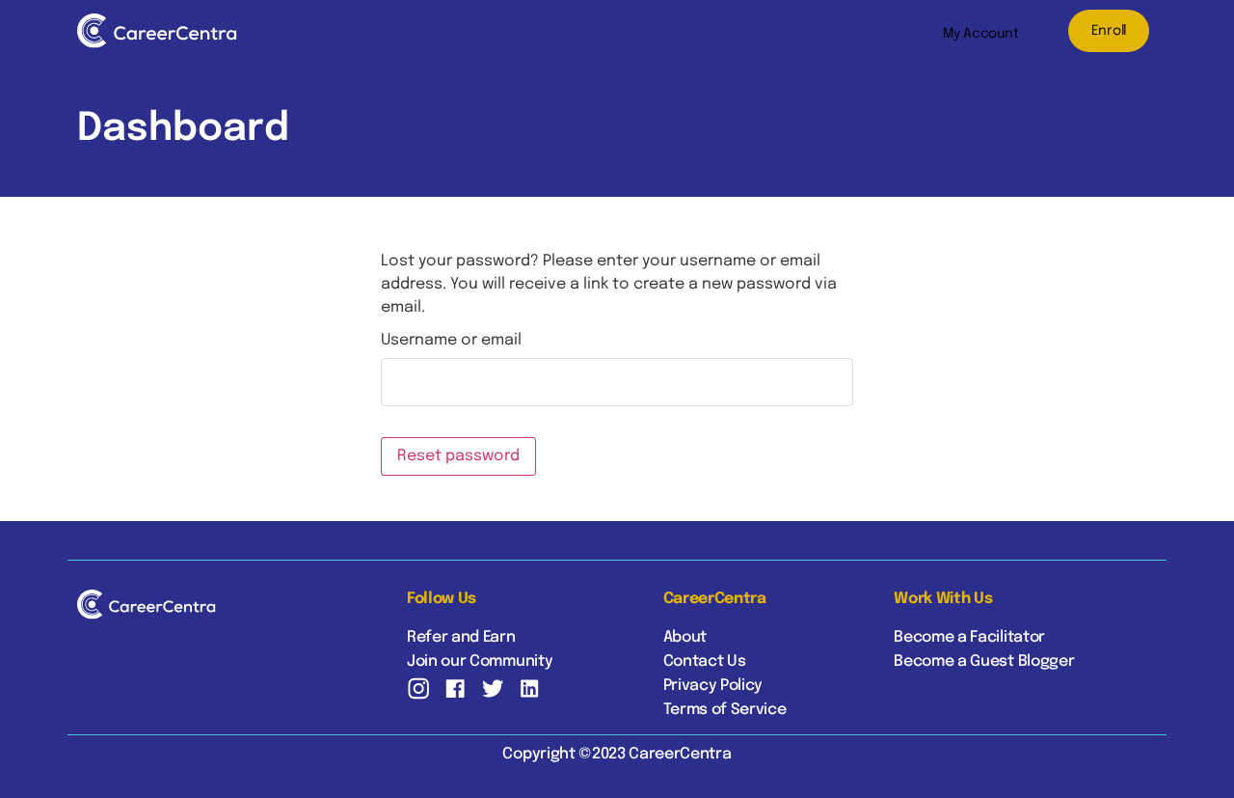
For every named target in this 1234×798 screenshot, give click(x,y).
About (685, 637)
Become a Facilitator (969, 637)
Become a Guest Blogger (984, 661)
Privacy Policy (713, 685)
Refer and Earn (461, 637)
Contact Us (704, 661)
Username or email (451, 340)
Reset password (458, 456)
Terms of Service (725, 710)
